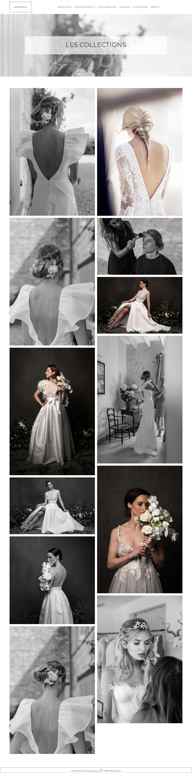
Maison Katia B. (65, 7)
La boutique (124, 7)
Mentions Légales (114, 771)
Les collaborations (106, 7)
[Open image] (52, 152)
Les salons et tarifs (83, 7)
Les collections (140, 7)
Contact (154, 7)
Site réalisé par (94, 771)
